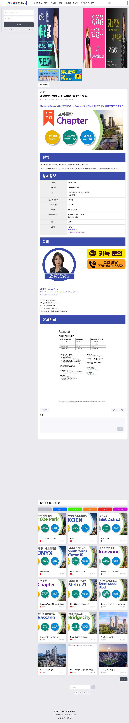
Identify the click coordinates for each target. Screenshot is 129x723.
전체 (45, 509)
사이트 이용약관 (58, 715)
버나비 (60, 509)
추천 (122, 410)
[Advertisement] (71, 38)
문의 (92, 3)
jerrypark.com (50, 305)
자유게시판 (85, 3)
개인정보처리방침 (70, 715)
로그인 (19, 25)
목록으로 (44, 410)
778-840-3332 (50, 300)
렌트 (60, 3)
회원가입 (31, 29)
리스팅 (53, 3)
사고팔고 (67, 3)
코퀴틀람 (75, 509)
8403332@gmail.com (52, 303)
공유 (114, 410)
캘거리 (105, 509)
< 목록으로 (43, 85)
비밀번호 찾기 (8, 29)
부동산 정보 (38, 3)
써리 (90, 509)
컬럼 (45, 3)
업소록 (75, 3)
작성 (120, 428)
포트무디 (120, 509)
